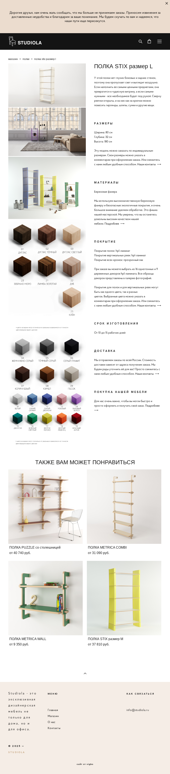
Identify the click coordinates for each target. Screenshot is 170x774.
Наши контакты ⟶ (149, 164)
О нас (52, 722)
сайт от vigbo (85, 764)
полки (26, 59)
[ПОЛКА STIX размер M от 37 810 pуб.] (124, 598)
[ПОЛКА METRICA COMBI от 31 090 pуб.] (124, 506)
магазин (13, 59)
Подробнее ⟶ (114, 223)
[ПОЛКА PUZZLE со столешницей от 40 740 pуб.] (45, 506)
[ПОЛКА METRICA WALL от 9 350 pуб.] (45, 598)
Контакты (54, 728)
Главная (53, 710)
